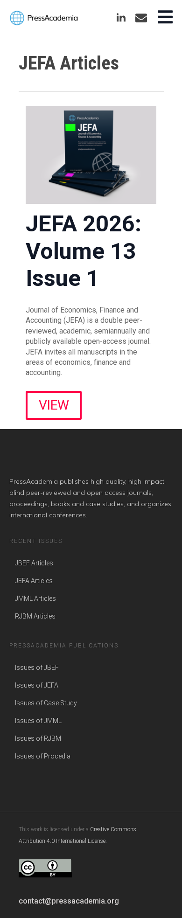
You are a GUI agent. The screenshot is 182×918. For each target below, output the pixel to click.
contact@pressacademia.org (69, 901)
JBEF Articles (34, 563)
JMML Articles (35, 598)
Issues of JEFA (36, 685)
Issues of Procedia (42, 756)
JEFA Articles (34, 580)
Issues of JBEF (37, 667)
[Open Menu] (165, 18)
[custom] (141, 18)
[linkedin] (121, 18)
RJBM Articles (35, 616)
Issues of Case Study (46, 703)
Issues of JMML (38, 720)
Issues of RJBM (38, 738)
